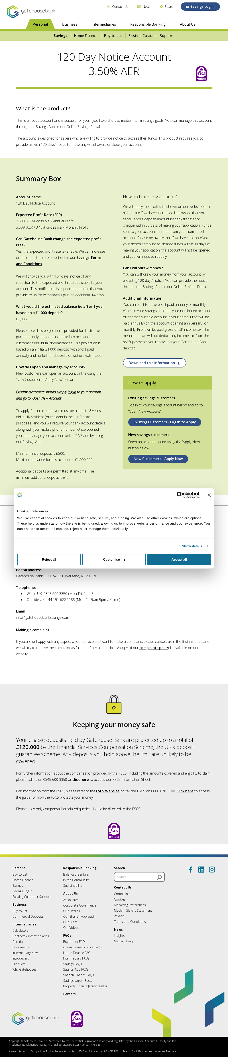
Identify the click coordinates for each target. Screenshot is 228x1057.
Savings (60, 35)
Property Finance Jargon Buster (85, 986)
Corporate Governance (79, 905)
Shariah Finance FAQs (78, 975)
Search (119, 868)
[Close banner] (209, 495)
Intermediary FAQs (76, 958)
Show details (192, 546)
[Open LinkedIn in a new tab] (201, 869)
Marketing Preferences (130, 905)
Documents (20, 947)
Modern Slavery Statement (133, 910)
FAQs (67, 935)
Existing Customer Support (151, 35)
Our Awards (71, 911)
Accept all (179, 559)
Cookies (120, 899)
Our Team (70, 922)
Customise (111, 559)
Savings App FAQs (76, 969)
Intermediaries (104, 24)
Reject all (49, 559)
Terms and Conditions (130, 921)
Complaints (122, 894)
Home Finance (86, 35)
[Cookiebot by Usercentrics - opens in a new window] (180, 495)
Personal (40, 24)
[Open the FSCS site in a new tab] (201, 74)
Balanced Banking (76, 874)
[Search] (159, 877)
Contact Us (123, 887)
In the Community (76, 880)
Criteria (17, 941)
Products (18, 964)
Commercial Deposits (28, 916)
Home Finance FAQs (77, 953)
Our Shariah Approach (79, 916)
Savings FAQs (72, 964)
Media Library (123, 941)
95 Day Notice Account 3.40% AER (99, 1051)
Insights (119, 935)
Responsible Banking (148, 24)
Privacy (119, 916)
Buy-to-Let (113, 35)
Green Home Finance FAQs (82, 947)
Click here (185, 791)
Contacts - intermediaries (30, 936)
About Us (187, 24)
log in (72, 392)
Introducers (20, 958)
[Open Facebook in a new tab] (190, 869)
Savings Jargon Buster (78, 980)
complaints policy (154, 647)
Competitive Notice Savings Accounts (52, 1051)
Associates (71, 900)
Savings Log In (22, 891)
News (118, 929)
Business (69, 24)
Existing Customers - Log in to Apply (165, 422)
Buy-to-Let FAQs (74, 941)
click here (80, 779)
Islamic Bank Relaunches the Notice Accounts (149, 1051)
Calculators (20, 930)
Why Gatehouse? (24, 969)
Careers (69, 994)
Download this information (152, 362)
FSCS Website (108, 791)
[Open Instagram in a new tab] (212, 869)
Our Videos (71, 927)
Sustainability (72, 885)
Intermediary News (25, 953)
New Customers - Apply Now (158, 458)
